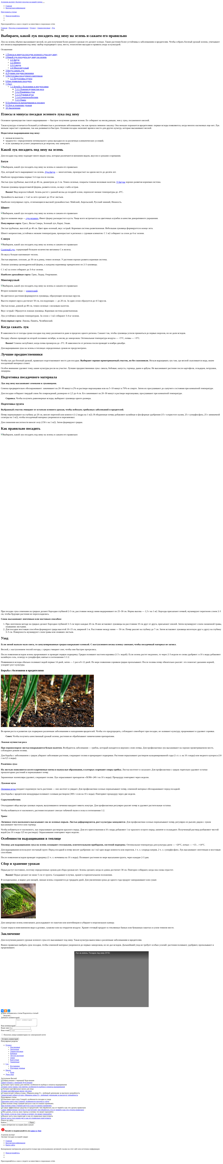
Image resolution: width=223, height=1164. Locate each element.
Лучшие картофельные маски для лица (16, 1091)
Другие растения (17, 1056)
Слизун (15, 65)
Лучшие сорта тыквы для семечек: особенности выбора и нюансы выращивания (33, 1087)
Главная (9, 6)
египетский (32, 290)
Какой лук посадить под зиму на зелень (26, 57)
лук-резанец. (32, 218)
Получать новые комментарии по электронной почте (25, 1035)
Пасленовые (15, 1047)
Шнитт (15, 62)
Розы (12, 1072)
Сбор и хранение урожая (19, 105)
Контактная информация (15, 8)
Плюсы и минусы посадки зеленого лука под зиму (31, 54)
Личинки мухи (8, 789)
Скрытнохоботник (26, 97)
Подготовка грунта (21, 78)
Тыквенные (14, 1062)
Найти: (4, 1122)
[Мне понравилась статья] (11, 1013)
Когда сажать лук (15, 70)
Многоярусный (19, 67)
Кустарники (15, 1066)
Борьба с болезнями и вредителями (29, 86)
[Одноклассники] (5, 1010)
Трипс (20, 100)
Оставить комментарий (10, 1039)
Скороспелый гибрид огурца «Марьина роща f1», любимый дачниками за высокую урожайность (39, 1095)
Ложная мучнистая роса (29, 89)
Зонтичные (14, 1049)
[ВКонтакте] (2, 1010)
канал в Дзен (35, 1131)
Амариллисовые (16, 1051)
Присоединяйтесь (13, 16)
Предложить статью (9, 12)
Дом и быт (10, 1074)
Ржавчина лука (25, 92)
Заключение (13, 108)
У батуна (120, 182)
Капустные (14, 1060)
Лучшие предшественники (20, 73)
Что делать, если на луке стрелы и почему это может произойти (26, 1114)
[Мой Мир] (8, 1010)
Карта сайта (10, 1145)
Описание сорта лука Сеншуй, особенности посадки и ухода (25, 1101)
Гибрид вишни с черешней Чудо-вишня (16, 1083)
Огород (8, 1045)
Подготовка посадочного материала (24, 76)
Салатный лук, (8, 249)
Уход (9, 84)
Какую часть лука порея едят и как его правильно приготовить (26, 1118)
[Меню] (44, 2)
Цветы (8, 1070)
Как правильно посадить (19, 81)
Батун (14, 59)
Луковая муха (24, 94)
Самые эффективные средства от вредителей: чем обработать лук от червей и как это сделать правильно (42, 1110)
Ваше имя (5, 1028)
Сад (7, 1064)
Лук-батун (50, 172)
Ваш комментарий (8, 1026)
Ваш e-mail (5, 1030)
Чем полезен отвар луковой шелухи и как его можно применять (26, 1106)
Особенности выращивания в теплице (25, 102)
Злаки (12, 1058)
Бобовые (13, 1053)
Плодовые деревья (17, 1068)
